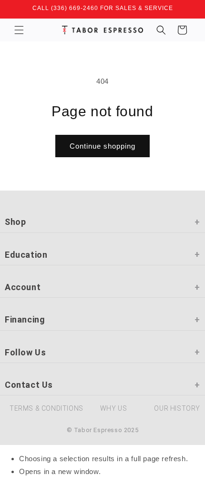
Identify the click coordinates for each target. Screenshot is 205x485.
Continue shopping (102, 146)
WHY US (113, 408)
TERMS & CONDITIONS (46, 408)
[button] (19, 30)
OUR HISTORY (177, 408)
